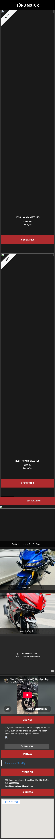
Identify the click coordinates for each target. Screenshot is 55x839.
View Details (27, 239)
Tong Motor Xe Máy (15, 763)
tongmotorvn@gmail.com (21, 786)
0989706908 (14, 783)
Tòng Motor (27, 5)
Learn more (28, 746)
